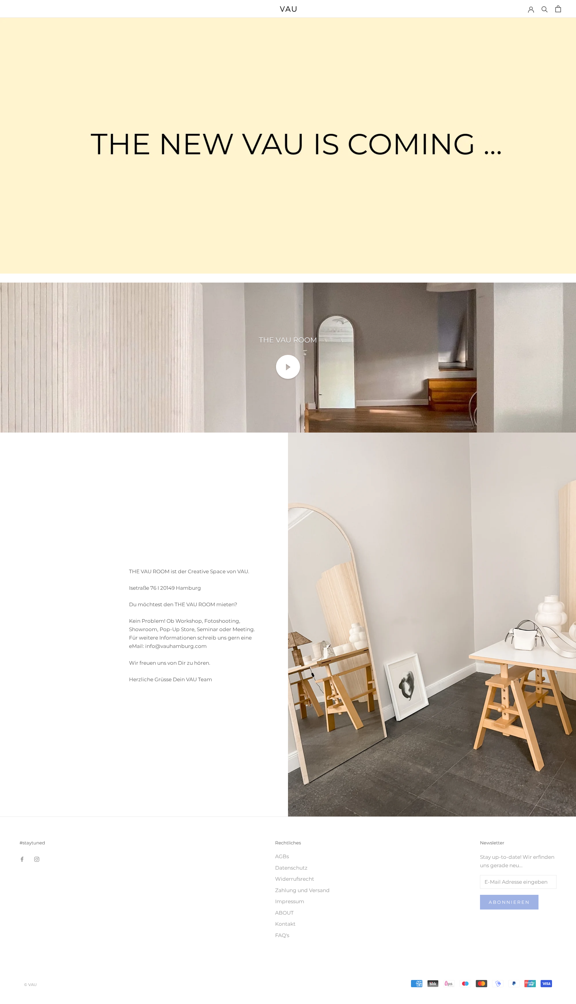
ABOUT (284, 913)
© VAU (30, 984)
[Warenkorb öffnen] (558, 8)
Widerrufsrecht (294, 879)
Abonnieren (509, 902)
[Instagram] (36, 859)
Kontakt (285, 924)
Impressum (289, 901)
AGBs (282, 856)
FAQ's (282, 935)
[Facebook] (22, 859)
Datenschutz (291, 868)
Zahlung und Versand (302, 890)
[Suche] (545, 9)
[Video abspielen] (288, 367)
